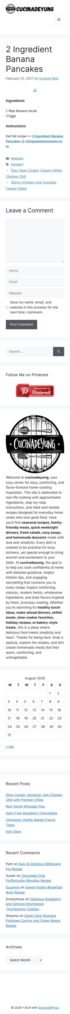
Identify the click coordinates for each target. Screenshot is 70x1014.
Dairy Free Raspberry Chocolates (31, 813)
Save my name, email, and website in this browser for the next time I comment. (34, 307)
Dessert (17, 164)
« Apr (10, 747)
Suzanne (12, 887)
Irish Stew (13, 832)
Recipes (17, 158)
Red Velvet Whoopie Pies (25, 806)
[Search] (58, 351)
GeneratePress (48, 1007)
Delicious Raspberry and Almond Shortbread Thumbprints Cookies (33, 904)
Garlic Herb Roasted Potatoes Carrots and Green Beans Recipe (33, 921)
